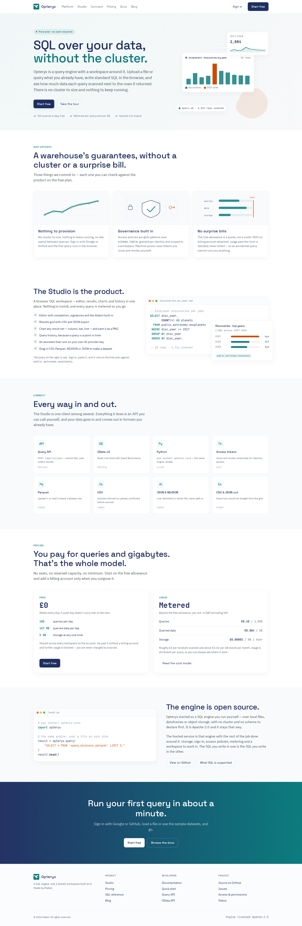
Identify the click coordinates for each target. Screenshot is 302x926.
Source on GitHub (229, 883)
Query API (168, 894)
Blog (134, 6)
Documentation (172, 883)
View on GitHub (180, 762)
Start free (258, 6)
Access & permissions (232, 894)
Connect (97, 6)
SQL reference (114, 894)
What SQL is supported (216, 762)
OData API (168, 900)
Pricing (111, 6)
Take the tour (69, 104)
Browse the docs (162, 842)
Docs (123, 6)
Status (222, 900)
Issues (222, 889)
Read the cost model (177, 663)
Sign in (237, 6)
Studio (82, 6)
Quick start (169, 889)
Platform (67, 6)
